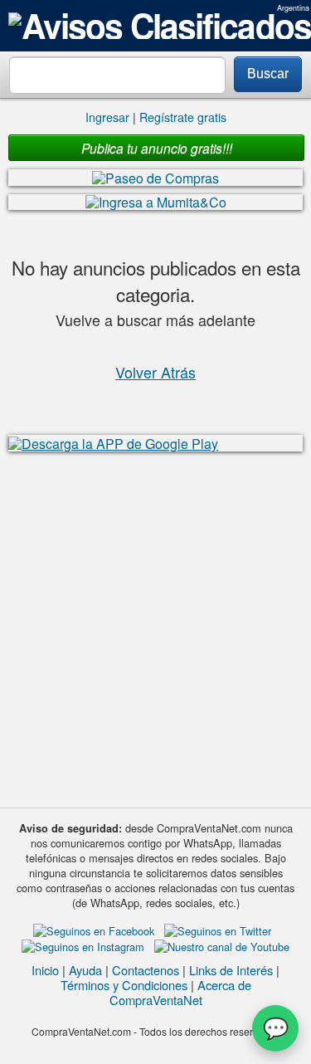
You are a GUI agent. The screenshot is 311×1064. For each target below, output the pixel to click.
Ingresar (107, 117)
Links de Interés (231, 970)
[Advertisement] (155, 619)
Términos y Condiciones (124, 984)
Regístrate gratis (182, 117)
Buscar (268, 73)
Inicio (45, 970)
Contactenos (145, 970)
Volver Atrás (155, 372)
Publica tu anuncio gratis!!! (156, 148)
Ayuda (85, 970)
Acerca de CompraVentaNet (180, 992)
